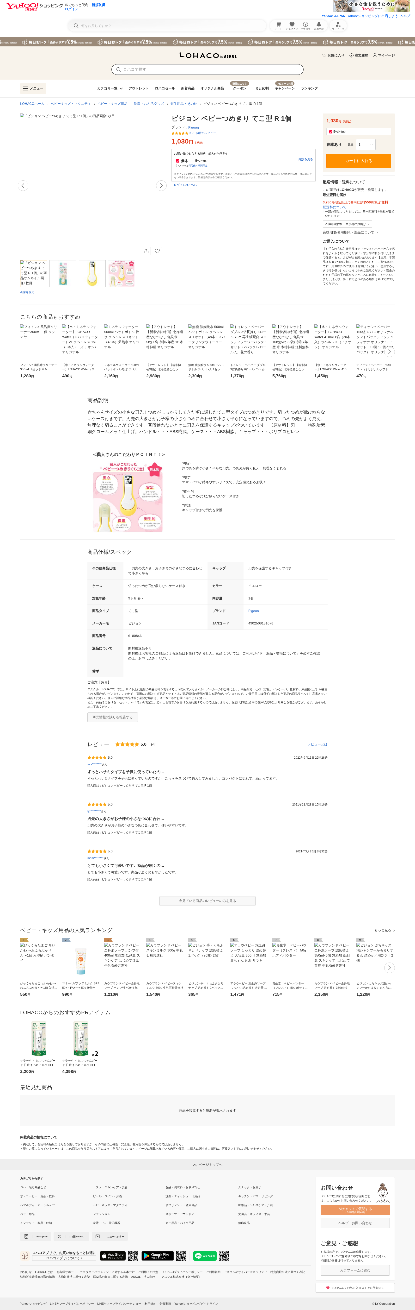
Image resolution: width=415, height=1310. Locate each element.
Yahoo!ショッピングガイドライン (196, 1303)
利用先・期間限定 (198, 165)
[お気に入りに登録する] (157, 251)
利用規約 (150, 1303)
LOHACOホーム (32, 104)
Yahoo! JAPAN (333, 16)
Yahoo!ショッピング (33, 1303)
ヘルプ (405, 16)
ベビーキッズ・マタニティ (71, 104)
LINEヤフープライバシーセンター (119, 1303)
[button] (366, 144)
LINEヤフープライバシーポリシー (72, 1303)
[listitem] (56, 1187)
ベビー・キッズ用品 (112, 104)
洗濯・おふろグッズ (149, 104)
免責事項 (165, 1303)
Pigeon (253, 611)
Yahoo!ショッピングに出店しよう (372, 16)
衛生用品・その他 (183, 104)
